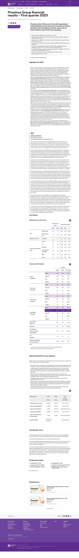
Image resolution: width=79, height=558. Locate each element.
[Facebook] (15, 23)
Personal (22, 1)
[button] (20, 4)
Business (27, 1)
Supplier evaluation (67, 524)
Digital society (10, 528)
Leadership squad (26, 524)
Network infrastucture (12, 524)
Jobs (56, 521)
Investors (25, 521)
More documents (32, 470)
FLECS (64, 527)
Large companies (34, 1)
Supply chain (65, 525)
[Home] (11, 4)
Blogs (41, 525)
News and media (19, 7)
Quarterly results (26, 525)
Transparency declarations (28, 529)
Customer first (10, 523)
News (41, 524)
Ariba (64, 523)
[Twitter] (66, 516)
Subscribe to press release (14, 26)
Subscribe (10, 538)
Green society (10, 527)
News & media (43, 521)
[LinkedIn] (11, 23)
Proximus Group (11, 7)
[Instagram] (70, 516)
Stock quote (25, 527)
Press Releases (43, 523)
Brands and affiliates (43, 1)
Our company (11, 521)
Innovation (10, 525)
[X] (13, 23)
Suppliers (65, 521)
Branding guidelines (44, 527)
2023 (26, 7)
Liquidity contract (26, 528)
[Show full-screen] (70, 220)
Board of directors (26, 523)
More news (49, 508)
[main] (39, 256)
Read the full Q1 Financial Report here (38, 57)
